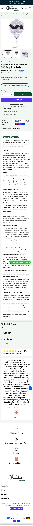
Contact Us (4, 486)
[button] (2, 8)
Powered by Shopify (23, 515)
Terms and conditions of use (16, 443)
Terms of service (26, 503)
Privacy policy (16, 503)
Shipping (4, 73)
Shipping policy (10, 505)
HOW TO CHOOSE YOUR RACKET (15, 85)
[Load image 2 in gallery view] (16, 54)
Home (3, 14)
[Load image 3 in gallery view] (25, 54)
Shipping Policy (16, 433)
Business (4, 494)
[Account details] (26, 8)
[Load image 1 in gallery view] (8, 54)
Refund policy (5, 503)
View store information (9, 114)
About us (16, 453)
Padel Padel (12, 515)
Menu (3, 490)
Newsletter (5, 498)
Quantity (3, 91)
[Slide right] (30, 54)
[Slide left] (2, 54)
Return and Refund (16, 463)
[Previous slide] (3, 2)
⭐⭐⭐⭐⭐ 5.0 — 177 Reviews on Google (15, 352)
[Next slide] (30, 2)
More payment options (16, 104)
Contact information (23, 505)
